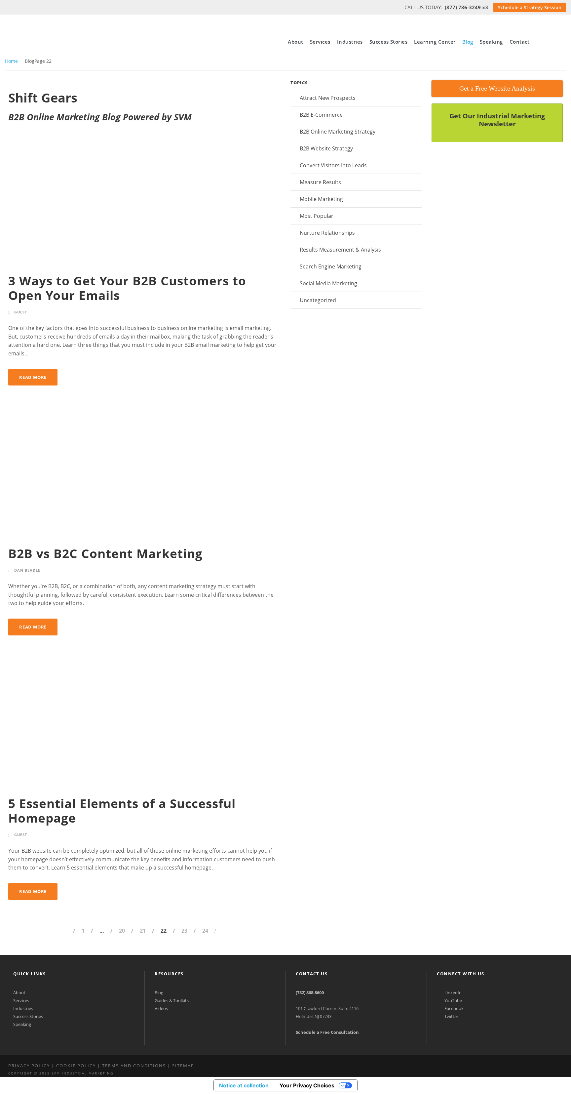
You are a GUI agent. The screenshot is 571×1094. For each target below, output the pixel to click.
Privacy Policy (29, 1066)
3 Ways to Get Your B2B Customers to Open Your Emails (127, 288)
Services (320, 41)
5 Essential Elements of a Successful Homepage (122, 810)
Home (11, 61)
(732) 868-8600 (310, 992)
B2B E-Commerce (321, 114)
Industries (350, 41)
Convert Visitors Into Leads (333, 165)
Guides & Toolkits (172, 1000)
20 (122, 930)
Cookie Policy (76, 1066)
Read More (33, 377)
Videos (161, 1008)
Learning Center (435, 41)
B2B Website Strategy (326, 148)
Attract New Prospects (328, 97)
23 (184, 930)
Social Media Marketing (328, 283)
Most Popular (316, 216)
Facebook (453, 1008)
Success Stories (388, 41)
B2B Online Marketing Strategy (337, 131)
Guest (20, 311)
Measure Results (320, 182)
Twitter (450, 1016)
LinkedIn (452, 992)
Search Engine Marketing (331, 266)
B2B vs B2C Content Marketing (105, 553)
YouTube (452, 1000)
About (295, 41)
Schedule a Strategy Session (529, 7)
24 (205, 930)
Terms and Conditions (134, 1066)
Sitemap (183, 1066)
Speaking (491, 41)
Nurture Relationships (327, 232)
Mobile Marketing (321, 199)
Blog (467, 41)
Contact (520, 41)
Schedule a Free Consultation (327, 1032)
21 (143, 930)
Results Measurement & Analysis (340, 249)
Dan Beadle (27, 570)
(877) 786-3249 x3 (466, 7)
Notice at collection (244, 1085)
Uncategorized (318, 300)
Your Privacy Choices (307, 1085)
